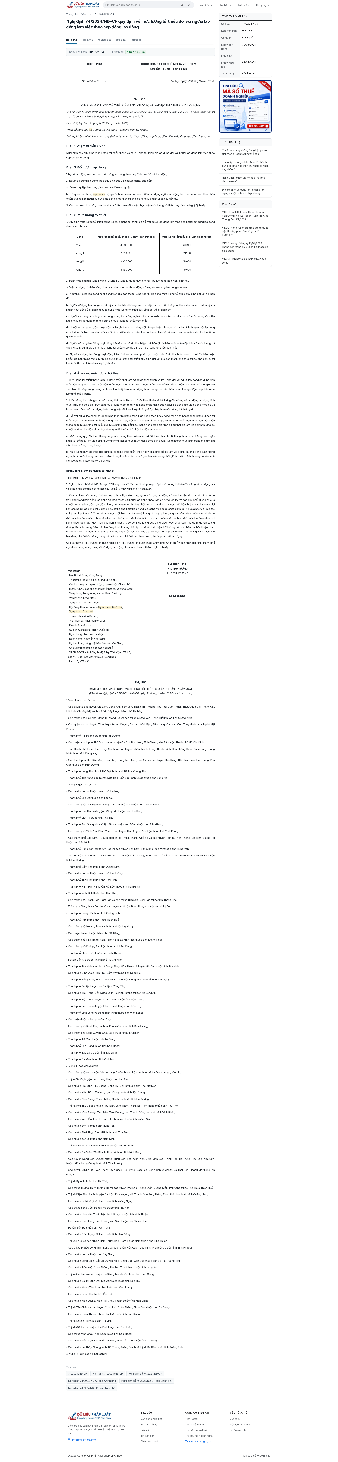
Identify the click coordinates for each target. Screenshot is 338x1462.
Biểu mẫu (243, 5)
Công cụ (261, 5)
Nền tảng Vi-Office (240, 1424)
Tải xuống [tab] (135, 39)
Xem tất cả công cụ (196, 1441)
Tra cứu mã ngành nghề (199, 1435)
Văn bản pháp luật (151, 1418)
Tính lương (191, 1418)
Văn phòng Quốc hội (81, 611)
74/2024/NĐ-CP (77, 1373)
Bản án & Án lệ (149, 1424)
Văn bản (205, 5)
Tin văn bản (147, 1435)
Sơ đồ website (238, 1430)
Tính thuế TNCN (194, 1424)
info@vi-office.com (84, 1439)
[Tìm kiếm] (182, 5)
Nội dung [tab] (71, 39)
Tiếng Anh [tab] (87, 39)
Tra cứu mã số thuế (196, 1430)
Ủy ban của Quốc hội (110, 607)
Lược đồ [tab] (121, 39)
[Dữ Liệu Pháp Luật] (90, 1416)
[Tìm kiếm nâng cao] (189, 5)
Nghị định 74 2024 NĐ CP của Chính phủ (91, 1387)
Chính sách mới (149, 1441)
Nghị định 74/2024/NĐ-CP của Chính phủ (92, 1380)
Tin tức (224, 5)
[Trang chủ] (83, 4)
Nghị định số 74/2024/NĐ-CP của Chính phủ (146, 1380)
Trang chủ (72, 14)
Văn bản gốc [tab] (104, 39)
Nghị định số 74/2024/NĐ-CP (145, 1373)
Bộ (90, 129)
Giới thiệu (235, 1418)
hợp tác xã (99, 194)
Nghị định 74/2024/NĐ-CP (108, 1373)
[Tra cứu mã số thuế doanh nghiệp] (245, 106)
